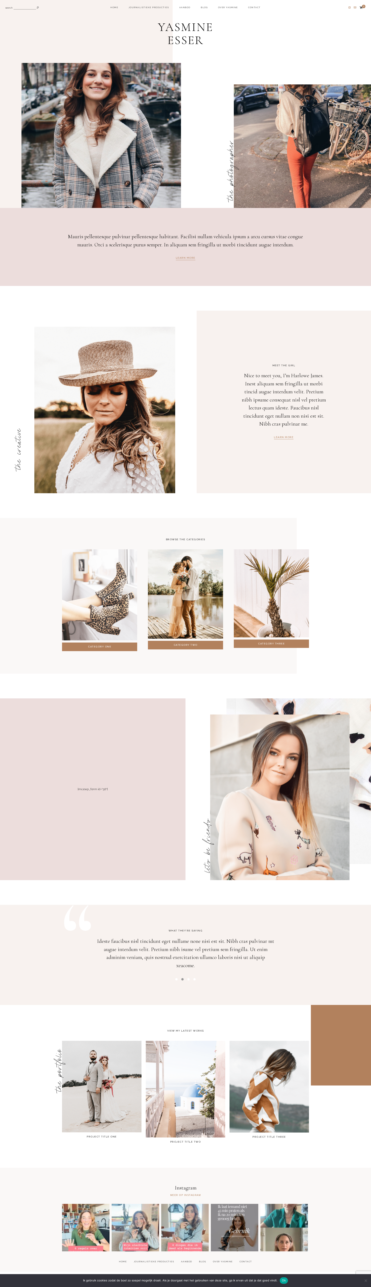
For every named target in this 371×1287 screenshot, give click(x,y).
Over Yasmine (228, 7)
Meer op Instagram (185, 1195)
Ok (284, 1280)
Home (114, 7)
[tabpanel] (185, 955)
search (9, 8)
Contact (254, 7)
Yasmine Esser (185, 33)
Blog (204, 7)
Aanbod (184, 7)
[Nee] (365, 1280)
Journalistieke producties (149, 7)
